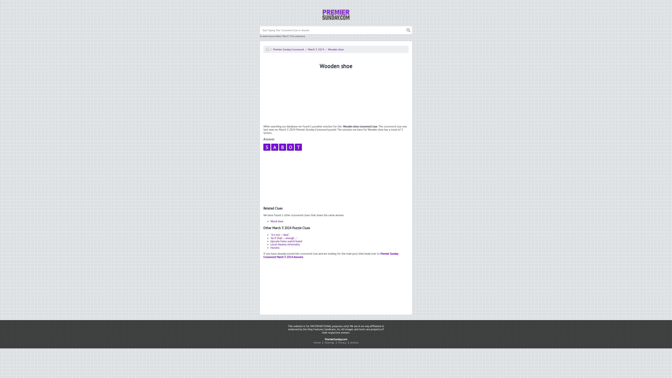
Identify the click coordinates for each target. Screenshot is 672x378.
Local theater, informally (285, 244)
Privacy (342, 342)
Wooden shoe (336, 49)
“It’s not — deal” (279, 234)
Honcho (274, 247)
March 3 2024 (316, 49)
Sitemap (329, 342)
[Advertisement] (336, 97)
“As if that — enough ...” (284, 238)
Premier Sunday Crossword (288, 49)
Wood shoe (276, 221)
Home (317, 342)
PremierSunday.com (336, 339)
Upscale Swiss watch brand (286, 241)
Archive (354, 342)
